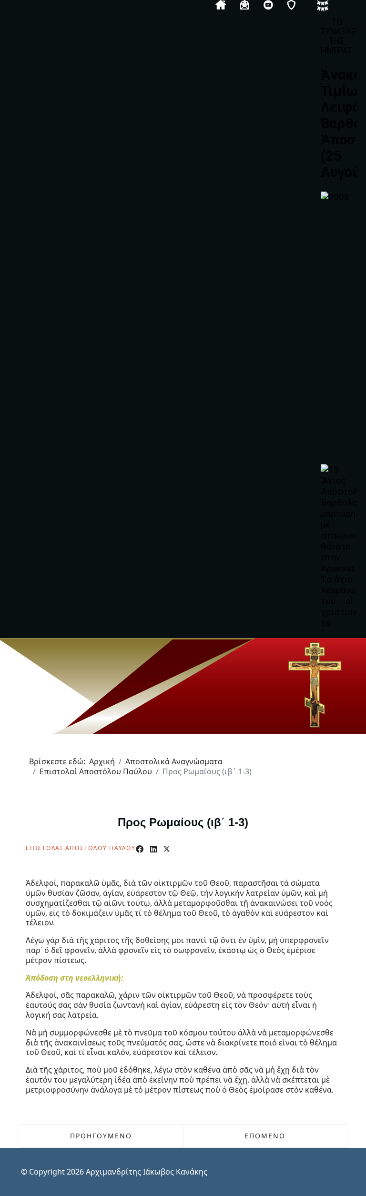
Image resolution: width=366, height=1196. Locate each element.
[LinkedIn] (153, 849)
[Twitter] (166, 849)
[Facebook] (139, 849)
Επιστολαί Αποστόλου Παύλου (81, 848)
